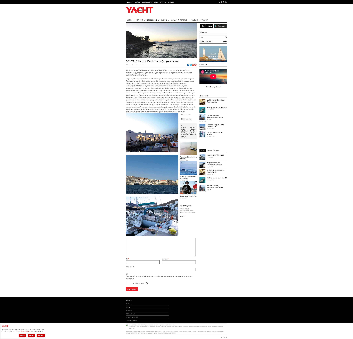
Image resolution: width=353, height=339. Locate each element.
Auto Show (148, 331)
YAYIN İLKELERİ (130, 314)
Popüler (209, 150)
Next (226, 41)
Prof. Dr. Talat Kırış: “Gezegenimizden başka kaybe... (215, 117)
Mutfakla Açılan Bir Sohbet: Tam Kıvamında (215, 101)
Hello (222, 331)
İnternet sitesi (130, 266)
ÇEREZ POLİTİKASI (131, 320)
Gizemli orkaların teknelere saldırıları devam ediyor (190, 177)
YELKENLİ (164, 20)
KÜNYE (128, 307)
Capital (163, 331)
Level (139, 333)
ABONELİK (171, 2)
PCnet (165, 333)
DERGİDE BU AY (147, 2)
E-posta (165, 259)
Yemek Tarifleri (149, 333)
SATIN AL (163, 2)
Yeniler (202, 150)
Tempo (173, 333)
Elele (180, 331)
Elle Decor (188, 331)
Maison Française (158, 333)
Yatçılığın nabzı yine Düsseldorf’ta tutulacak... (215, 164)
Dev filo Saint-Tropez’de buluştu (214, 133)
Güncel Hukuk (210, 331)
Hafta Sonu (217, 331)
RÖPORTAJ (183, 20)
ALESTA (129, 20)
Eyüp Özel (213, 56)
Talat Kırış (188, 119)
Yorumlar (216, 150)
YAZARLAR (194, 20)
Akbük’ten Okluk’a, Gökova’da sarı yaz (184, 134)
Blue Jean (154, 331)
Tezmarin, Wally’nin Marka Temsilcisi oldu (215, 126)
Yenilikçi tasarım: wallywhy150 (217, 108)
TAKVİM (156, 2)
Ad (127, 259)
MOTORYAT (139, 20)
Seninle (169, 333)
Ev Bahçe (193, 331)
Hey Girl (128, 333)
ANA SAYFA (129, 2)
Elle (184, 331)
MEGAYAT (173, 20)
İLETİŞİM (137, 2)
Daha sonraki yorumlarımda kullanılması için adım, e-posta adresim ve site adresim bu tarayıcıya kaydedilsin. (159, 277)
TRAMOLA (205, 20)
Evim (198, 331)
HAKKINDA (129, 310)
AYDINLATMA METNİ (132, 317)
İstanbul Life (134, 333)
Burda (159, 331)
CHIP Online (169, 331)
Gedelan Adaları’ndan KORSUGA (193, 133)
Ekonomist (175, 331)
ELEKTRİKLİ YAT (152, 20)
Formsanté (203, 331)
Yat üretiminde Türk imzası (215, 155)
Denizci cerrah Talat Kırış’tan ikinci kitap (191, 196)
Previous (224, 41)
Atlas (143, 331)
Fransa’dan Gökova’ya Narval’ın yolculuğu (189, 158)
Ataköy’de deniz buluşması (213, 59)
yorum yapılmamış (141, 65)
